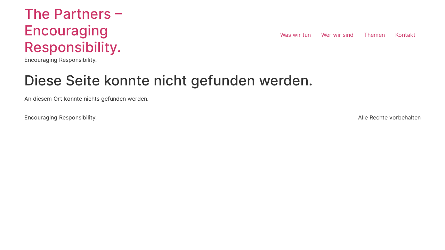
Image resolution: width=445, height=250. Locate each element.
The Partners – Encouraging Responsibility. (73, 30)
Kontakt (405, 34)
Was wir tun (295, 34)
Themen (374, 34)
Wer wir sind (337, 34)
